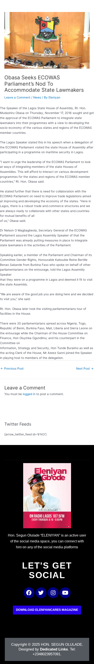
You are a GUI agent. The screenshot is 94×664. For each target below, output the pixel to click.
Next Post (85, 368)
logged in (29, 394)
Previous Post (12, 368)
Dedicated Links (54, 649)
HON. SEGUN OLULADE (61, 644)
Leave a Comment (17, 97)
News (37, 97)
